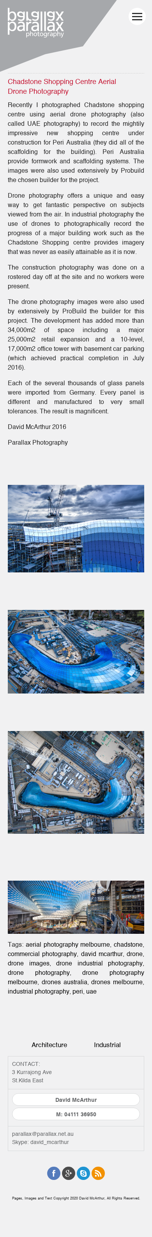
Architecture (49, 1045)
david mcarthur (102, 954)
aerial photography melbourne (68, 945)
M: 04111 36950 (76, 1114)
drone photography (39, 973)
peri (77, 992)
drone (135, 954)
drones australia (64, 982)
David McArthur (76, 1100)
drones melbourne (117, 982)
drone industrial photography (99, 963)
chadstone (128, 945)
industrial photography (38, 992)
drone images (28, 963)
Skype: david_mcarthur (40, 1142)
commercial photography (42, 954)
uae (91, 992)
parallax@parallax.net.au (43, 1134)
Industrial (107, 1045)
